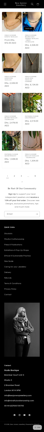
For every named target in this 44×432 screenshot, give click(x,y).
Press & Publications (13, 245)
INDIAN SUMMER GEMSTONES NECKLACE (10, 78)
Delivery (7, 272)
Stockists (8, 234)
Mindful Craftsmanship (14, 239)
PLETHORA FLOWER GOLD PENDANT (31, 117)
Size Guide (8, 261)
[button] (5, 4)
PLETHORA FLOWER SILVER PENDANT (11, 155)
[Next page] (22, 182)
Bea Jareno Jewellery (17, 424)
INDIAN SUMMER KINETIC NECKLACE (11, 36)
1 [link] (7, 176)
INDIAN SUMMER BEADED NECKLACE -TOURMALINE (11, 117)
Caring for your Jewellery (15, 267)
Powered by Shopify (33, 424)
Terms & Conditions (12, 283)
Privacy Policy (10, 289)
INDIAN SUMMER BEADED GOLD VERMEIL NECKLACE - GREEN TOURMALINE (32, 39)
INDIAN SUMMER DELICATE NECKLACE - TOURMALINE (32, 156)
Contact (8, 295)
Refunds (8, 278)
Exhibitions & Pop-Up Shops (16, 250)
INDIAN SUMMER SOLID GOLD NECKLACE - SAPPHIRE (30, 79)
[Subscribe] (37, 214)
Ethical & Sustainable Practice (17, 256)
